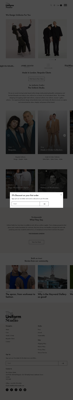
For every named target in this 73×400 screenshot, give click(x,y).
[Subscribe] (44, 204)
